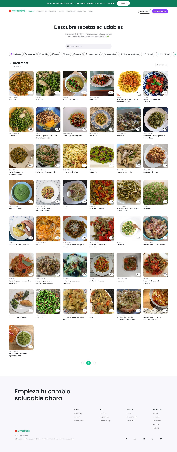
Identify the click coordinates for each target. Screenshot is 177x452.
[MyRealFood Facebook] (126, 439)
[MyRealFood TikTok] (152, 439)
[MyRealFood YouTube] (161, 439)
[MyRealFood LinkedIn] (144, 439)
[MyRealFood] (17, 11)
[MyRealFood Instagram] (135, 439)
